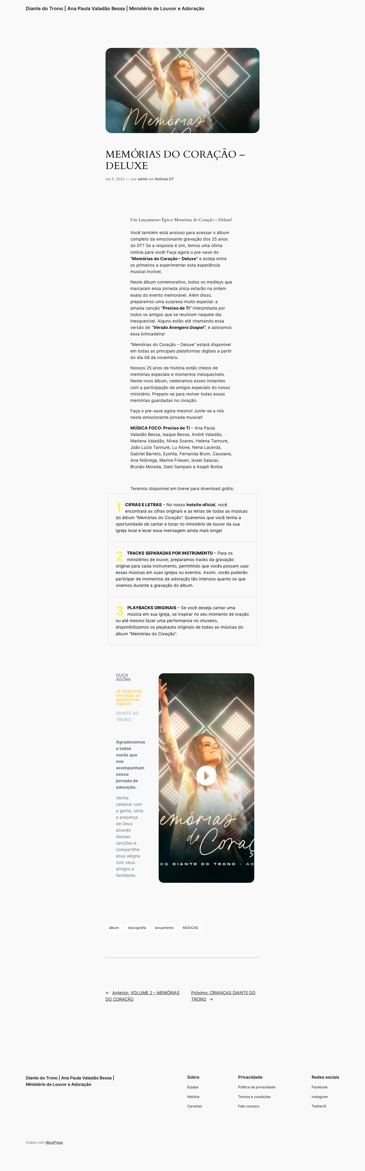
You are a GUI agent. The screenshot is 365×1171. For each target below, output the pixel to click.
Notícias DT (164, 179)
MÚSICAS (190, 927)
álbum (114, 927)
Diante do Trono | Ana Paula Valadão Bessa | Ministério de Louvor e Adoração (115, 8)
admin (143, 179)
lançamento (164, 927)
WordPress (54, 1142)
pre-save (203, 252)
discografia (137, 927)
